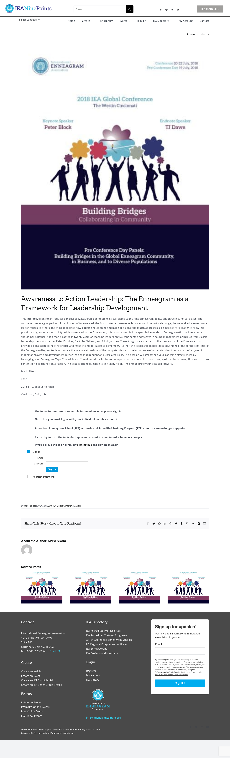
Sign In (52, 469)
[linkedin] (178, 10)
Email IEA (54, 651)
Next (203, 34)
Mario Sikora (30, 505)
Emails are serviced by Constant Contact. (171, 674)
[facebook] (161, 10)
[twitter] (166, 10)
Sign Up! (180, 683)
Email (158, 644)
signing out (84, 444)
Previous (192, 34)
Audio (78, 505)
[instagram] (172, 10)
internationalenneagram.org (103, 717)
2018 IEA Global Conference (61, 505)
